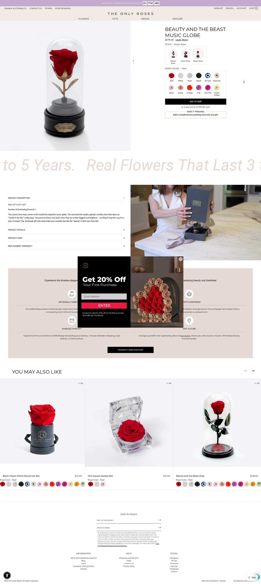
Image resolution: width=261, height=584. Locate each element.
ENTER (104, 305)
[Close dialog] (180, 259)
